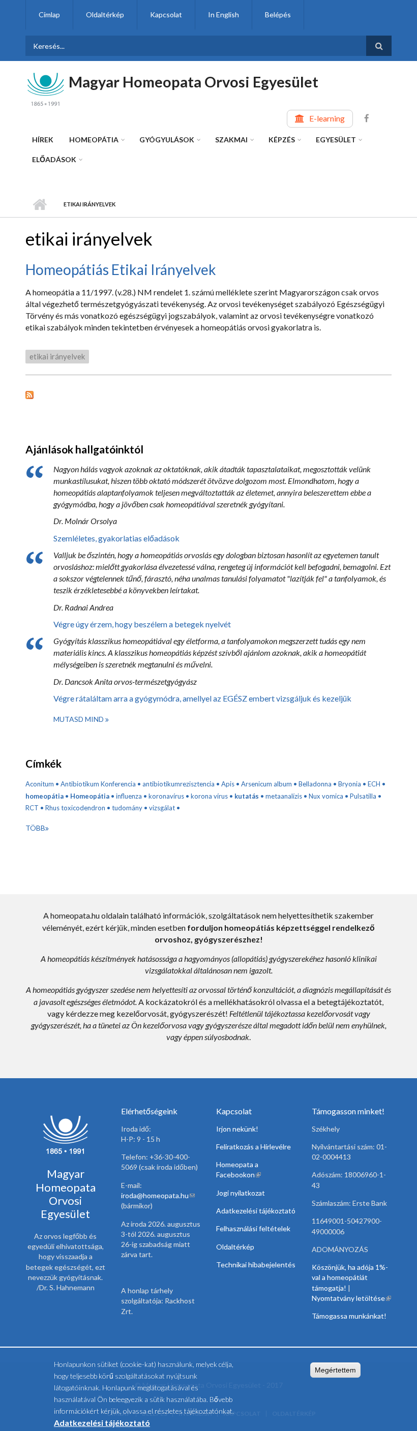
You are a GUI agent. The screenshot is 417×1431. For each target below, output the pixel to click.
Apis (227, 784)
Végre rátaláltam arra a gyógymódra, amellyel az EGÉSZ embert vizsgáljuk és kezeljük (202, 698)
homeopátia (44, 796)
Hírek (42, 139)
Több (35, 828)
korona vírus (209, 796)
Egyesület (336, 139)
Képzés (282, 139)
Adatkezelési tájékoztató (255, 1210)
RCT (32, 808)
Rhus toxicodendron (75, 808)
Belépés (278, 14)
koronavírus (166, 796)
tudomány (127, 808)
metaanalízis (283, 796)
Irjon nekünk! (237, 1128)
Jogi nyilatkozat (240, 1193)
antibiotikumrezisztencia (178, 784)
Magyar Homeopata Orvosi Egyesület (193, 81)
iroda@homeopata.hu (158, 1195)
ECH (374, 784)
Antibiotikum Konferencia (98, 784)
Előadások (54, 159)
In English (223, 14)
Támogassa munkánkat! (349, 1316)
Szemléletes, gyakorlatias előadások (116, 538)
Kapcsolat (166, 14)
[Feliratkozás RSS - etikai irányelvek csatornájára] (208, 394)
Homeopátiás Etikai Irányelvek (120, 269)
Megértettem (335, 1370)
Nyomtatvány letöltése (351, 1298)
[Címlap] (45, 88)
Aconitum (39, 784)
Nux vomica (326, 796)
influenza (129, 796)
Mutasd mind (79, 719)
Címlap (49, 14)
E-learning (327, 118)
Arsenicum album (266, 784)
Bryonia (349, 784)
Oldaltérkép (105, 14)
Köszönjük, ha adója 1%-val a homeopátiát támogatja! (350, 1277)
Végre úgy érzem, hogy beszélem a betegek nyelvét (142, 624)
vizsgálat (162, 808)
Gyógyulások (166, 139)
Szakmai (231, 139)
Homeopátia (93, 139)
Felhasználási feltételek (253, 1228)
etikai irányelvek (57, 356)
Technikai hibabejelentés (255, 1264)
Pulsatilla (363, 796)
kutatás (246, 796)
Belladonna (315, 784)
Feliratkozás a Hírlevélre (253, 1146)
